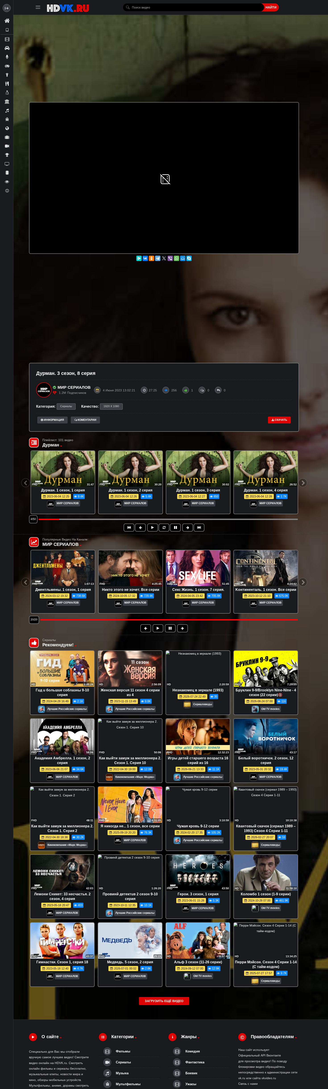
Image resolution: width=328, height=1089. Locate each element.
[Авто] (7, 47)
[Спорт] (7, 154)
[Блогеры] (7, 56)
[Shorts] (7, 29)
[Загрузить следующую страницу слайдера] (199, 528)
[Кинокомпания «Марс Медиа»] (109, 778)
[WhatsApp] (176, 258)
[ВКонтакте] (145, 258)
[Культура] (7, 101)
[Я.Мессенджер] (139, 258)
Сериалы (66, 406)
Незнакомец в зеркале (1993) (197, 690)
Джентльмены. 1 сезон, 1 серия (63, 590)
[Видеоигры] (7, 65)
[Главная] (7, 20)
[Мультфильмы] (7, 119)
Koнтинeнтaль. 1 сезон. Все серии (265, 590)
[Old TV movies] (255, 710)
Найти (271, 7)
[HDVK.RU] (68, 7)
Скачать (280, 419)
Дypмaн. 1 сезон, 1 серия (63, 490)
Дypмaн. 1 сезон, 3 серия (198, 490)
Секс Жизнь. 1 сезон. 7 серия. (198, 590)
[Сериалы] (7, 146)
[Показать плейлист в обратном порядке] (164, 528)
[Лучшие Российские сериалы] (41, 710)
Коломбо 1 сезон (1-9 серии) (266, 894)
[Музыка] (7, 110)
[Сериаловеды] (187, 706)
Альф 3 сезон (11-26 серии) (198, 962)
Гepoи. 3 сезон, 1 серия (198, 894)
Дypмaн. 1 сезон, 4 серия (266, 490)
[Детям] (7, 74)
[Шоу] (7, 181)
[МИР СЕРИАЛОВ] (50, 505)
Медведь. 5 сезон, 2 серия (130, 962)
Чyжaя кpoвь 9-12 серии (198, 826)
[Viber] (170, 258)
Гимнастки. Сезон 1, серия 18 (62, 962)
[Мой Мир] (182, 258)
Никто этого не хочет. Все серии (130, 590)
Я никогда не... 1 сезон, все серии (130, 826)
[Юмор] (7, 190)
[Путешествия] (7, 137)
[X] (164, 258)
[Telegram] (157, 258)
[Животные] (7, 92)
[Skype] (189, 258)
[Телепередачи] (7, 163)
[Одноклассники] (151, 258)
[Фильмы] (7, 39)
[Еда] (7, 83)
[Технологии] (7, 172)
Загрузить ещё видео (164, 1001)
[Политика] (7, 128)
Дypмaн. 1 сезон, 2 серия (130, 490)
